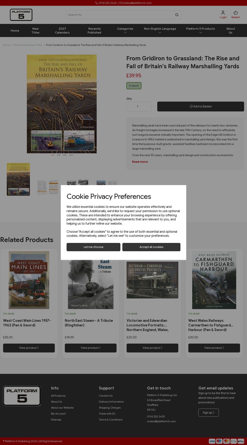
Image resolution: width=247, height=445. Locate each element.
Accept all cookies (151, 247)
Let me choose (93, 247)
